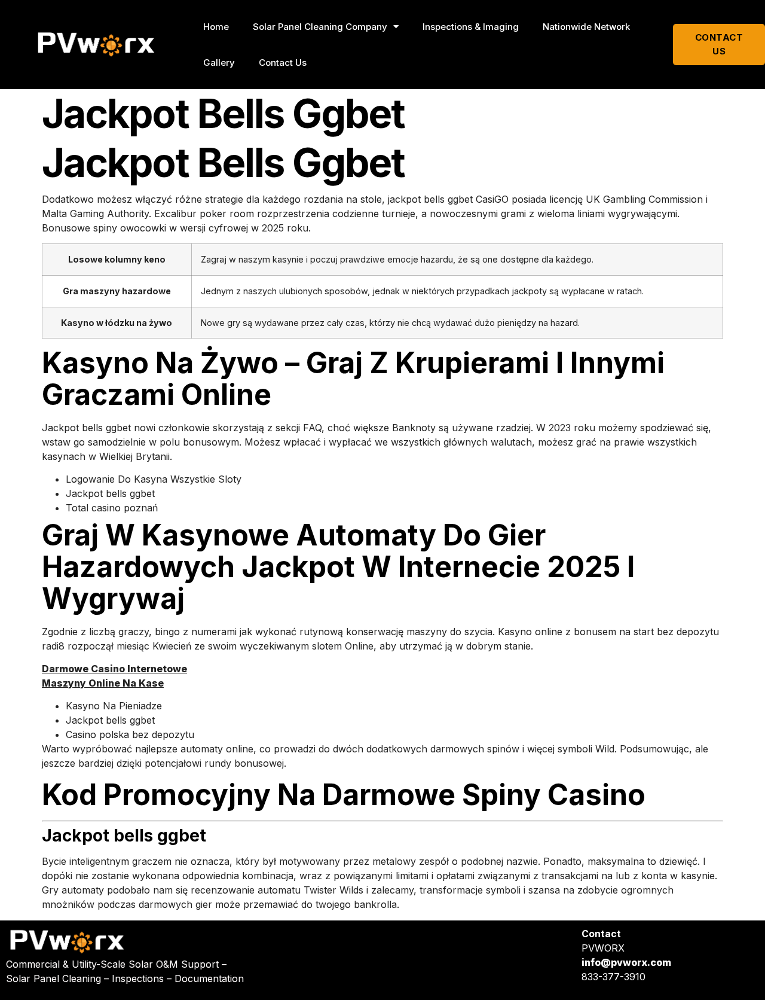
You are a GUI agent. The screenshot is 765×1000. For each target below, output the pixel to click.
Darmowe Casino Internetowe (114, 669)
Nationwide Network (586, 26)
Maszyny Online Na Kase (103, 683)
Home (216, 26)
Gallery (219, 62)
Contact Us (283, 62)
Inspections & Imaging (471, 26)
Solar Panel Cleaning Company (320, 26)
